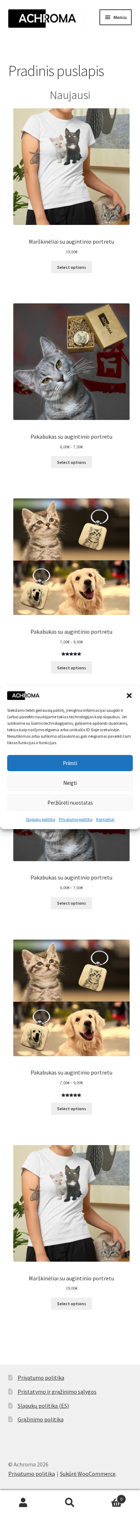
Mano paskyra (23, 1503)
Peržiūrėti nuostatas (70, 802)
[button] (129, 695)
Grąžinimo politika (41, 1419)
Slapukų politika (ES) (43, 1405)
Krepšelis (107, 1496)
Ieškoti (70, 1503)
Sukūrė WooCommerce (88, 1473)
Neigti (70, 782)
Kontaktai (105, 819)
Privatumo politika (76, 819)
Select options (71, 267)
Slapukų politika (40, 819)
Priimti (70, 763)
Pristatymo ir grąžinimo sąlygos (57, 1391)
